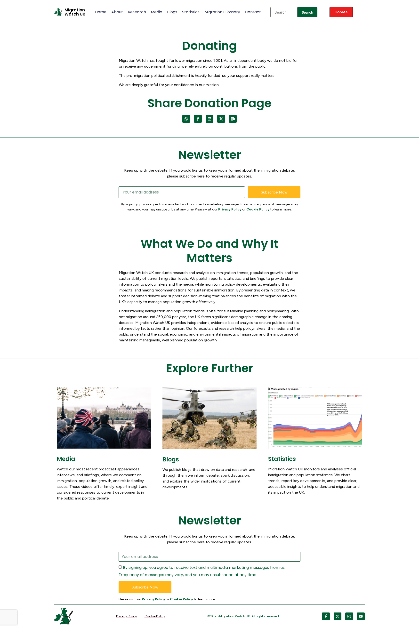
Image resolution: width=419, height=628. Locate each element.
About (117, 12)
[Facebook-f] (198, 119)
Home (100, 12)
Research (137, 12)
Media (156, 12)
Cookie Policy (257, 209)
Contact (253, 12)
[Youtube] (361, 616)
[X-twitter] (221, 119)
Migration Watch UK (74, 12)
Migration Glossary (222, 12)
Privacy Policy (230, 209)
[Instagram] (349, 616)
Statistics (191, 12)
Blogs (172, 12)
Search (307, 12)
